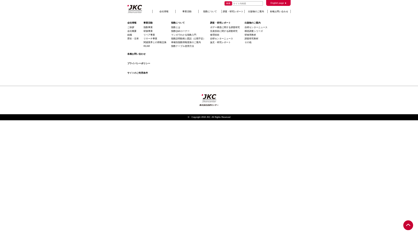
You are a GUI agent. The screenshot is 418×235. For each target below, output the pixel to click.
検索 (228, 3)
